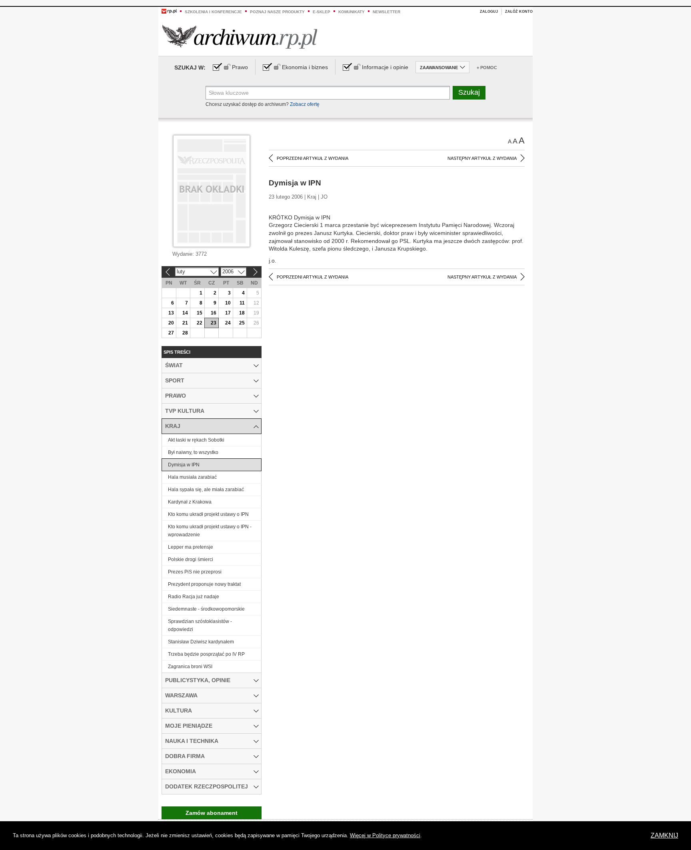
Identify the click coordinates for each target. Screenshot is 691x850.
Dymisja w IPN (184, 465)
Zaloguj (489, 12)
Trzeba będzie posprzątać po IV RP (206, 654)
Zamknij (664, 835)
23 (213, 323)
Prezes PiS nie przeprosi (195, 572)
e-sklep (321, 12)
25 (242, 323)
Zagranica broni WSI (190, 666)
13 (171, 313)
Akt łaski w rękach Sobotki (196, 440)
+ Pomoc (487, 67)
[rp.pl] (169, 10)
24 (228, 323)
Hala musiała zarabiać (192, 477)
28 (185, 333)
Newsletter (386, 12)
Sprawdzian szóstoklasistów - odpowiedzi (200, 625)
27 (171, 333)
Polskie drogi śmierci (190, 559)
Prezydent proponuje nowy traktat (204, 584)
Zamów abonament (212, 813)
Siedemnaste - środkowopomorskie (206, 609)
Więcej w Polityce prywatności (385, 835)
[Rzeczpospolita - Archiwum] (239, 36)
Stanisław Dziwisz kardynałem (201, 642)
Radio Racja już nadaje (193, 596)
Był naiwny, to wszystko (193, 452)
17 (228, 313)
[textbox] (328, 93)
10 (228, 303)
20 (171, 323)
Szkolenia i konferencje (213, 12)
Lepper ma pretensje (190, 547)
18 (242, 313)
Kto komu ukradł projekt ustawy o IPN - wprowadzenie (210, 530)
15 (199, 313)
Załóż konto (519, 12)
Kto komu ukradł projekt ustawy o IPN (208, 514)
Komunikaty (351, 12)
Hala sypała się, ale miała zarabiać (206, 489)
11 (242, 303)
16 (213, 313)
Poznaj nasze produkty (277, 12)
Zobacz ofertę (305, 104)
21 (185, 323)
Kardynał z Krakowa (190, 502)
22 (199, 323)
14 (185, 313)
